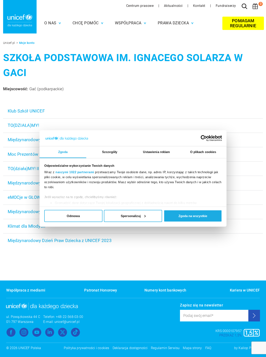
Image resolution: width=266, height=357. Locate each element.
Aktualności (173, 6)
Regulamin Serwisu (165, 348)
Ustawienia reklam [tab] (156, 152)
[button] (51, 23)
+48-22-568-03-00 (69, 317)
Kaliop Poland (249, 348)
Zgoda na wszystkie (193, 215)
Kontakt (199, 6)
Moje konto (27, 42)
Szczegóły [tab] (109, 152)
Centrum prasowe (140, 6)
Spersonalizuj (131, 215)
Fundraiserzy (226, 6)
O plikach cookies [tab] (203, 152)
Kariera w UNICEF (245, 290)
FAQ (208, 348)
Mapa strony (192, 348)
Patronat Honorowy (100, 290)
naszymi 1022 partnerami (74, 172)
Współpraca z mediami (25, 290)
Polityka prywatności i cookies (86, 348)
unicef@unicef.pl (67, 322)
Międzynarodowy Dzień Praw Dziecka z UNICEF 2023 (60, 240)
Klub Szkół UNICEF (26, 111)
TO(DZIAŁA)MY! (23, 125)
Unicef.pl (9, 42)
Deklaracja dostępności (130, 348)
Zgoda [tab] (63, 152)
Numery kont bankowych (165, 290)
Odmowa (73, 215)
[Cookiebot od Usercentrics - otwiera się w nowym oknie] (204, 138)
